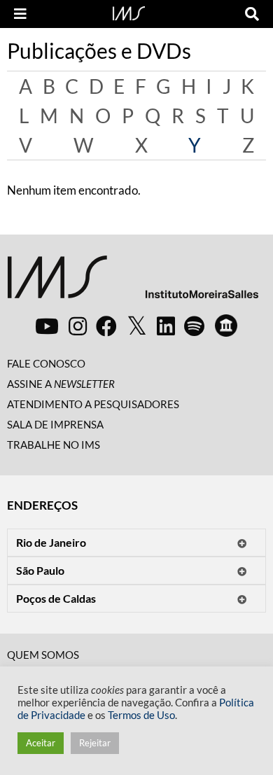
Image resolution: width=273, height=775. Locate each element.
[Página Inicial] (129, 12)
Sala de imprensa (55, 424)
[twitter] (137, 326)
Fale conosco (46, 363)
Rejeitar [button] (95, 742)
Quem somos (43, 654)
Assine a (61, 383)
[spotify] (194, 325)
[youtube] (47, 325)
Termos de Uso (141, 715)
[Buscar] (252, 14)
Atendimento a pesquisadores (93, 404)
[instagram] (78, 325)
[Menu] (20, 14)
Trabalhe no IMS (53, 444)
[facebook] (106, 325)
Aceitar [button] (40, 742)
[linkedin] (166, 325)
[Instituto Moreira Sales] (132, 282)
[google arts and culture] (226, 325)
